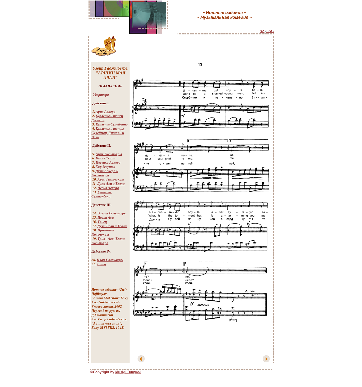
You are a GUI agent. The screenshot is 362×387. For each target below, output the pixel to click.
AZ (262, 31)
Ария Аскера (106, 112)
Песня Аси (106, 217)
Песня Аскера (108, 188)
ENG (270, 31)
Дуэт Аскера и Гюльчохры (104, 173)
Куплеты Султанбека (101, 194)
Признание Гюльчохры (102, 232)
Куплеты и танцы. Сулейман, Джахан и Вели (108, 133)
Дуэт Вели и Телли (112, 226)
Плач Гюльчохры (110, 260)
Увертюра (101, 95)
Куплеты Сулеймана (112, 124)
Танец (102, 222)
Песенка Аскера (108, 162)
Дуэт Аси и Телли (111, 184)
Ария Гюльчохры (109, 154)
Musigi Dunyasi (128, 372)
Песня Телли (105, 158)
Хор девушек (105, 167)
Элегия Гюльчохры (112, 213)
